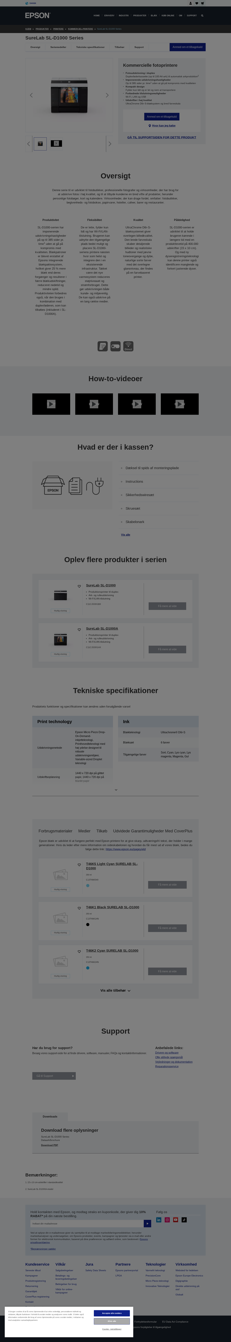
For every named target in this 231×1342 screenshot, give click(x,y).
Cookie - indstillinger (111, 1329)
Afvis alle (112, 1321)
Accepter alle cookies (111, 1313)
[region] (69, 1321)
